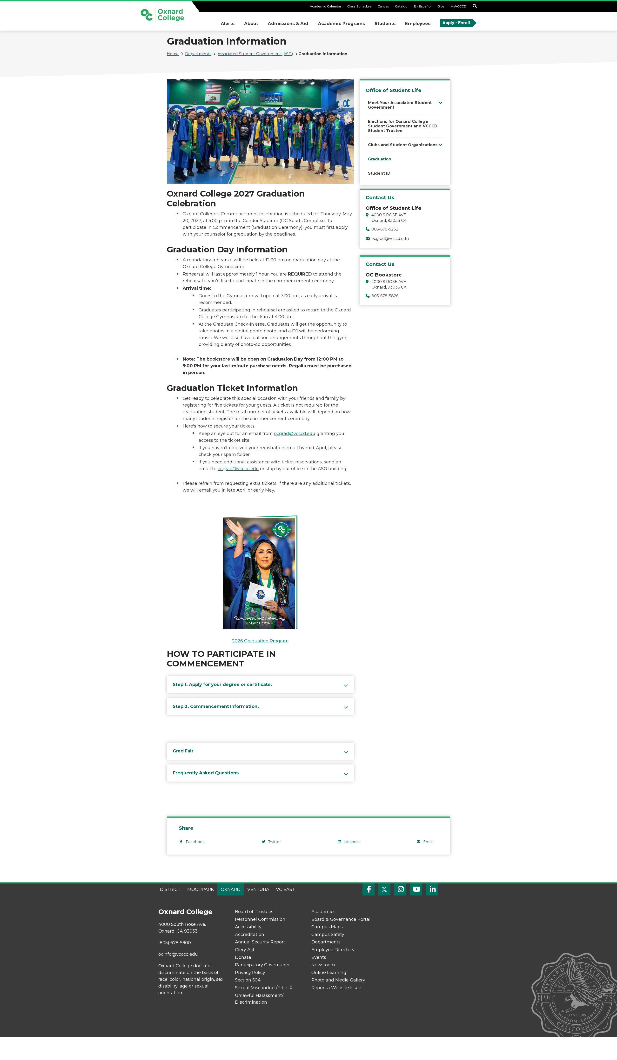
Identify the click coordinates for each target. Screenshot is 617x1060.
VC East (285, 889)
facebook (195, 841)
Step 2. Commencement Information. (216, 706)
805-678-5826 (384, 296)
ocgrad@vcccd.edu (294, 433)
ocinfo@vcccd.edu (178, 954)
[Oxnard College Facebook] (368, 889)
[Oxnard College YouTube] (416, 889)
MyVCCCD (458, 6)
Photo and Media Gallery (338, 980)
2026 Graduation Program (260, 641)
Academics (323, 911)
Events (318, 957)
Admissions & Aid (288, 23)
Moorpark (200, 889)
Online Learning (328, 972)
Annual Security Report (260, 942)
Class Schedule (359, 6)
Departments (198, 54)
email (428, 841)
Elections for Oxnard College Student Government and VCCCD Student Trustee (402, 126)
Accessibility (248, 926)
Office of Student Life (393, 90)
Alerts (228, 23)
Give (440, 6)
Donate (243, 957)
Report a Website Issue (336, 987)
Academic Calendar (325, 6)
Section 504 (248, 980)
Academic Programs (341, 23)
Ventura (258, 889)
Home (173, 54)
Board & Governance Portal (340, 919)
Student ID (379, 173)
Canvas (383, 6)
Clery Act (245, 949)
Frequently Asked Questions (206, 773)
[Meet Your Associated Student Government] (440, 102)
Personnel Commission (260, 919)
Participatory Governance (262, 965)
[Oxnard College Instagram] (400, 889)
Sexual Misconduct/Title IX (264, 987)
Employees (417, 23)
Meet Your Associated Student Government (400, 105)
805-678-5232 (384, 229)
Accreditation (249, 934)
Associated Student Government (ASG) (255, 54)
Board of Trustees (254, 911)
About (251, 23)
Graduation (379, 159)
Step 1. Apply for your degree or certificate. (222, 684)
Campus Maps (327, 926)
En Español (422, 6)
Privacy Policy (250, 972)
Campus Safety (327, 934)
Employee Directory (333, 949)
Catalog (401, 6)
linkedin (352, 841)
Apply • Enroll (456, 22)
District (170, 889)
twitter (274, 841)
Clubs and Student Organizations (402, 145)
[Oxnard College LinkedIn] (432, 889)
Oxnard (231, 889)
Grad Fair (183, 751)
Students (385, 23)
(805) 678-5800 (174, 942)
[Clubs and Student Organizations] (440, 145)
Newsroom (323, 965)
